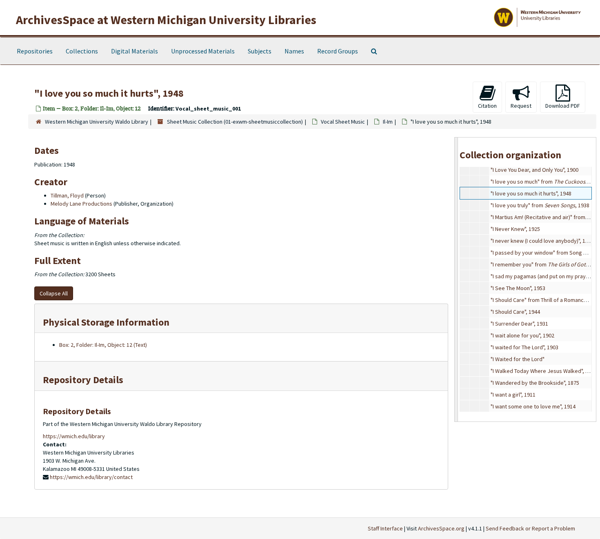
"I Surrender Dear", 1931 (519, 323)
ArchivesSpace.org (441, 528)
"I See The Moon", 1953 (518, 288)
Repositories (35, 51)
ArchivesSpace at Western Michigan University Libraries (166, 19)
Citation (487, 105)
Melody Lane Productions (81, 203)
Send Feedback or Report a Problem (530, 528)
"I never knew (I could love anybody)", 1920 (542, 240)
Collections (82, 51)
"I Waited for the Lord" (517, 359)
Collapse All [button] (54, 293)
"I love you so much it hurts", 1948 (531, 193)
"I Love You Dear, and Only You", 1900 (534, 169)
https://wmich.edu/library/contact (91, 477)
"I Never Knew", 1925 (515, 229)
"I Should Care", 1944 (515, 311)
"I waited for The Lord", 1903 (524, 347)
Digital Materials (134, 51)
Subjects (259, 51)
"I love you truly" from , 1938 (540, 205)
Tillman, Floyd (67, 195)
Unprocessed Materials (203, 51)
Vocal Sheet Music (343, 121)
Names (294, 51)
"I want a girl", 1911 (513, 394)
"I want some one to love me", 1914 (533, 406)
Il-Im (388, 121)
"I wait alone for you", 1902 (522, 335)
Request (521, 105)
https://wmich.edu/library (74, 436)
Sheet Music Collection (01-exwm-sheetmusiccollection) (235, 121)
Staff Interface (385, 528)
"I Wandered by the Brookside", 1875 (535, 382)
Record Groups (337, 51)
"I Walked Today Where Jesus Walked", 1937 (544, 371)
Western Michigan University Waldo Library (96, 121)
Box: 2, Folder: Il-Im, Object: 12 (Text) (103, 344)
